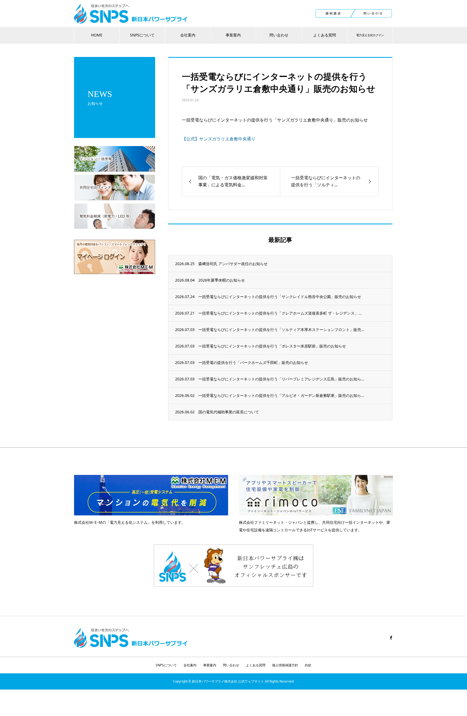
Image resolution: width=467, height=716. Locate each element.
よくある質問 (324, 35)
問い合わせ (278, 35)
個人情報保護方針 (285, 665)
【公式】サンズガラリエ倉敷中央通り (218, 139)
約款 (308, 665)
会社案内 (187, 35)
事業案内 (233, 35)
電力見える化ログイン (370, 35)
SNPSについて (142, 35)
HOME (96, 35)
